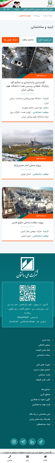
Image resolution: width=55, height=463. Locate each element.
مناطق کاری (45, 394)
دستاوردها (46, 389)
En (8, 9)
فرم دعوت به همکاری (41, 404)
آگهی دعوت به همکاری (40, 399)
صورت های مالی (43, 365)
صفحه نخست (47, 15)
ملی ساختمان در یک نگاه (39, 414)
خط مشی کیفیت (43, 350)
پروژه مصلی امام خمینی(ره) (27, 165)
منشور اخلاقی (44, 345)
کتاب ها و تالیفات (43, 380)
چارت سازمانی (44, 375)
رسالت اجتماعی (43, 355)
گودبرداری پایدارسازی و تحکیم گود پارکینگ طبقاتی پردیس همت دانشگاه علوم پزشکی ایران (27, 86)
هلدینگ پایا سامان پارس (39, 419)
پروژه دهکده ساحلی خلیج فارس (27, 223)
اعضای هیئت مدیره (42, 370)
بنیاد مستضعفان (43, 424)
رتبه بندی (46, 340)
